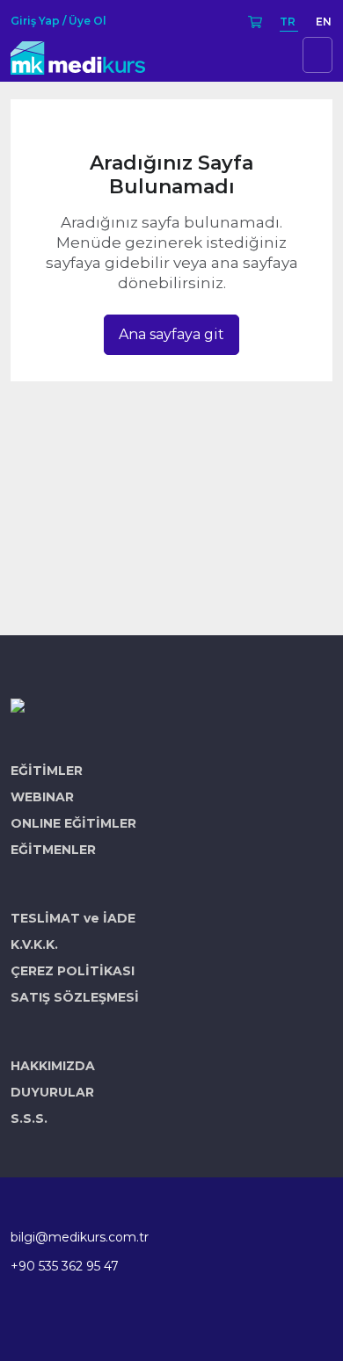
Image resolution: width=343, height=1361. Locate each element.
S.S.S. (29, 1118)
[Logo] (78, 55)
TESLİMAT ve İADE (73, 918)
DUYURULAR (52, 1092)
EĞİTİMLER (47, 770)
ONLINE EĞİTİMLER (73, 823)
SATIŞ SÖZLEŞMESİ (75, 997)
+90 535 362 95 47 (65, 1266)
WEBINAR (42, 797)
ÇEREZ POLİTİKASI (73, 971)
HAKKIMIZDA (53, 1066)
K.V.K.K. (34, 944)
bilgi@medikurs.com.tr (80, 1237)
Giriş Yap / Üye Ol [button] (58, 21)
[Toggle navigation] (317, 55)
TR (289, 21)
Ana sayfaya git (171, 334)
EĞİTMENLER (53, 850)
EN (324, 21)
